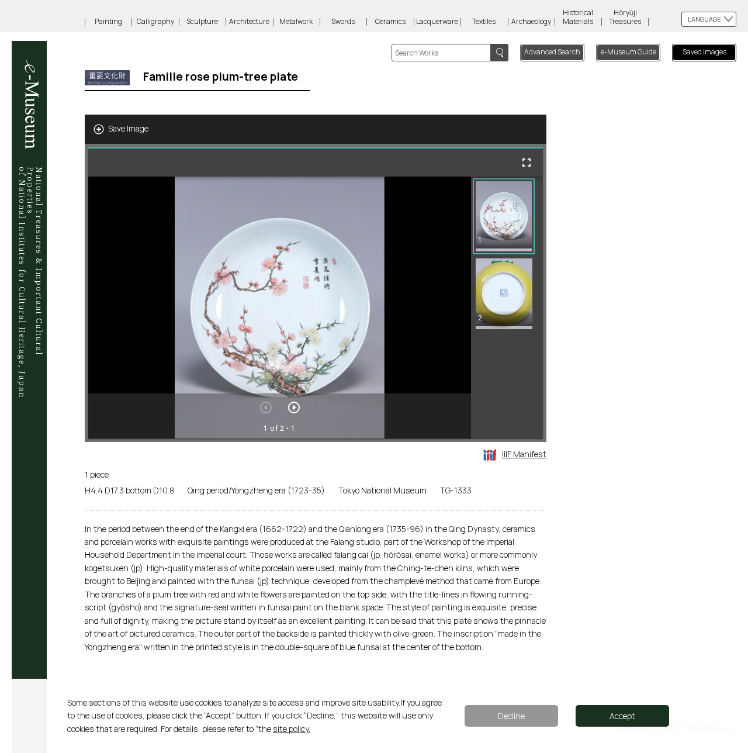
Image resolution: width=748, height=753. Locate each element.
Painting (108, 21)
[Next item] (294, 407)
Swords (343, 21)
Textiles (484, 21)
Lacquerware (437, 21)
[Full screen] (526, 162)
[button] (504, 216)
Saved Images (704, 52)
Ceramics (390, 21)
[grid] (507, 307)
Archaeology (531, 21)
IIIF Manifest (524, 454)
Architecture (249, 21)
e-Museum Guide (628, 52)
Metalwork (296, 21)
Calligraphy (155, 21)
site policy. (291, 728)
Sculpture (202, 21)
